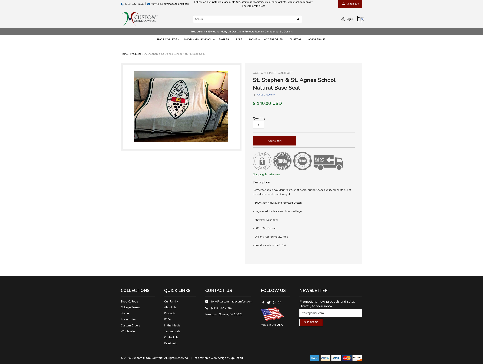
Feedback (170, 343)
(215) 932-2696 (221, 308)
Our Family (171, 301)
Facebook (263, 302)
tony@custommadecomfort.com (231, 301)
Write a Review (265, 94)
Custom (295, 39)
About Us (170, 307)
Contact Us (171, 337)
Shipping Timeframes (266, 174)
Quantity (259, 118)
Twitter (268, 302)
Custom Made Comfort (273, 73)
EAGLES (224, 39)
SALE (239, 39)
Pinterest (274, 302)
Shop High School (198, 39)
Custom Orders (130, 325)
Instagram (279, 302)
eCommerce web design (210, 358)
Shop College (166, 39)
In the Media (172, 325)
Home (253, 39)
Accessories (273, 39)
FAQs (167, 319)
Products (135, 54)
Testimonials (172, 331)
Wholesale (316, 39)
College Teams (130, 307)
